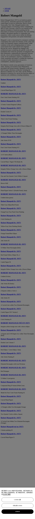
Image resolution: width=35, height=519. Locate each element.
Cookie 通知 (6, 494)
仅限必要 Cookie (17, 505)
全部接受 (17, 511)
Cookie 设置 (17, 499)
